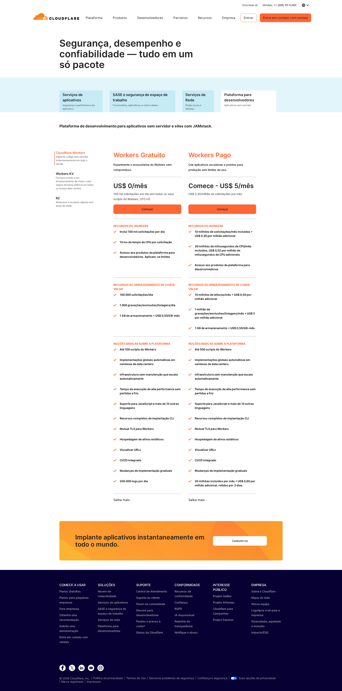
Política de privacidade (108, 678)
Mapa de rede (260, 597)
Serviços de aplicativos (113, 602)
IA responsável (184, 615)
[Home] (57, 17)
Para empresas (69, 608)
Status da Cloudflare (149, 632)
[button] (75, 158)
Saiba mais (121, 500)
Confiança (181, 602)
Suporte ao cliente (148, 597)
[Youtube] (91, 668)
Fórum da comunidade (150, 604)
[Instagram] (100, 668)
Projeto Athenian (223, 602)
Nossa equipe (260, 604)
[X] (72, 668)
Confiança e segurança (212, 678)
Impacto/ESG (259, 632)
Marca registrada (72, 681)
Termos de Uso (136, 678)
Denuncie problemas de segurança (171, 678)
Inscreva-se (250, 5)
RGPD (178, 608)
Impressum (94, 681)
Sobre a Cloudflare (263, 591)
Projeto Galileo (222, 596)
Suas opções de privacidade (257, 678)
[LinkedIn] (81, 668)
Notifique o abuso (186, 632)
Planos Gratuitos (70, 591)
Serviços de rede (109, 619)
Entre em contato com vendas (285, 18)
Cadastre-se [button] (240, 540)
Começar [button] (147, 209)
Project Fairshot (223, 619)
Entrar (248, 18)
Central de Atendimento (151, 591)
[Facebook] (62, 668)
